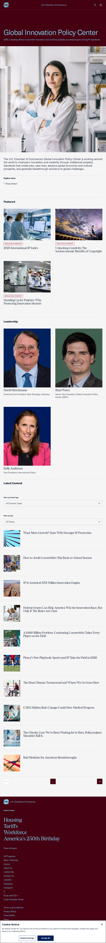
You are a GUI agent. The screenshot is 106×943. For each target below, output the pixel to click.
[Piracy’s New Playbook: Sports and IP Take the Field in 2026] (12, 663)
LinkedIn (8, 879)
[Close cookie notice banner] (102, 924)
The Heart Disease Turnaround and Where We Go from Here (61, 682)
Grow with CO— (11, 895)
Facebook (8, 883)
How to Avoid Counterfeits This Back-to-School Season (57, 557)
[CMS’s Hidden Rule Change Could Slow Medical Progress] (12, 713)
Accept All (45, 938)
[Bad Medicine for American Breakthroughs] (12, 763)
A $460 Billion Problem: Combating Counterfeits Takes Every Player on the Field (61, 634)
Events (7, 864)
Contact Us (9, 876)
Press (6, 919)
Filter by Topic (8, 516)
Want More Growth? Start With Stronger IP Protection (57, 532)
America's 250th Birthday (32, 838)
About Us (8, 868)
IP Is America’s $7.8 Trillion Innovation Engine (51, 582)
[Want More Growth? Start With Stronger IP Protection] (12, 538)
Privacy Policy (10, 911)
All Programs (9, 856)
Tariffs (11, 826)
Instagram (8, 887)
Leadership (9, 872)
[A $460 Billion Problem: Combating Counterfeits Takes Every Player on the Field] (12, 638)
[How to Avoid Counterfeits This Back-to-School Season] (12, 563)
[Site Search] (95, 4)
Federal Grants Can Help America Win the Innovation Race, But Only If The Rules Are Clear (62, 609)
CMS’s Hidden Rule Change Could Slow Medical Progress (58, 707)
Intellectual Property (13, 243)
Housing (13, 820)
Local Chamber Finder (14, 899)
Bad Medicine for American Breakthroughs (50, 757)
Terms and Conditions (13, 907)
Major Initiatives (11, 860)
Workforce (15, 832)
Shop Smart (11, 183)
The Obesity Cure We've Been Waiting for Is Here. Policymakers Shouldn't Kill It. (62, 734)
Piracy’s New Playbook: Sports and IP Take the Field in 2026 (60, 657)
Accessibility (9, 915)
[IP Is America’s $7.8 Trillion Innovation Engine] (12, 588)
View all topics (10, 848)
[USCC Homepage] (53, 801)
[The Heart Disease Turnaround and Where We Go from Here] (12, 688)
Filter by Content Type (11, 497)
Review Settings (27, 938)
